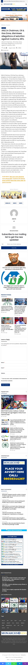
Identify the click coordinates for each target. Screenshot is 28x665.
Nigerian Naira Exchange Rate (14, 530)
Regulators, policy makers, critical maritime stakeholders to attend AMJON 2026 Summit (18, 438)
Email (2, 367)
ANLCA (8, 203)
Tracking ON (16, 564)
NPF (18, 625)
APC (8, 620)
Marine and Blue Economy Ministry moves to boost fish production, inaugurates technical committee (17, 430)
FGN (11, 620)
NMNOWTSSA (9, 625)
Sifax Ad (14, 13)
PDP (8, 627)
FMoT (15, 620)
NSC (22, 625)
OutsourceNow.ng (18, 657)
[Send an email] (6, 47)
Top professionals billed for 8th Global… (10, 554)
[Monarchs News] (9, 4)
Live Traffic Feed (12, 536)
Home (3, 25)
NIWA (3, 625)
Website (3, 373)
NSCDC (3, 627)
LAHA (20, 620)
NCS (15, 203)
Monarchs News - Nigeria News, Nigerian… (9, 542)
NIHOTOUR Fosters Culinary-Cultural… (9, 562)
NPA (21, 203)
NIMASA (22, 623)
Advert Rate (18, 659)
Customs (8, 25)
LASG (24, 620)
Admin (4, 47)
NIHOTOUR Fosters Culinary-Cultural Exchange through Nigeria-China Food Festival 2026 (13, 412)
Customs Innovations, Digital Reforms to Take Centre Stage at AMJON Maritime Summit (7, 308)
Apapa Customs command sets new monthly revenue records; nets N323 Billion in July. (7, 328)
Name (3, 362)
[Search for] (26, 4)
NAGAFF (8, 623)
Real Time (11, 564)
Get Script (7, 564)
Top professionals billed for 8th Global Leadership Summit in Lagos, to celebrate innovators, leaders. (18, 422)
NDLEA (17, 623)
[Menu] (2, 4)
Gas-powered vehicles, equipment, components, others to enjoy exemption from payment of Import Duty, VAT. (20, 329)
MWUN (3, 623)
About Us (13, 659)
